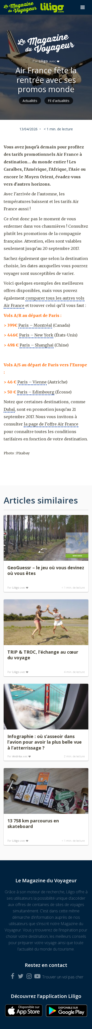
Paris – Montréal (35, 325)
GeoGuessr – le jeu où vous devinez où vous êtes (45, 570)
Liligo (43, 61)
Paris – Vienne (32, 382)
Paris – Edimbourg (35, 392)
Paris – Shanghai (36, 345)
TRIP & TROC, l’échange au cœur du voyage (42, 655)
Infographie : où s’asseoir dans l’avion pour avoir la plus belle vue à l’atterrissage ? (44, 742)
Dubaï (9, 409)
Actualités (30, 100)
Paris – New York (36, 335)
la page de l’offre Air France (51, 424)
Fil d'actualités (58, 100)
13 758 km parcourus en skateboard (33, 823)
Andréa (17, 756)
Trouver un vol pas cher (62, 977)
